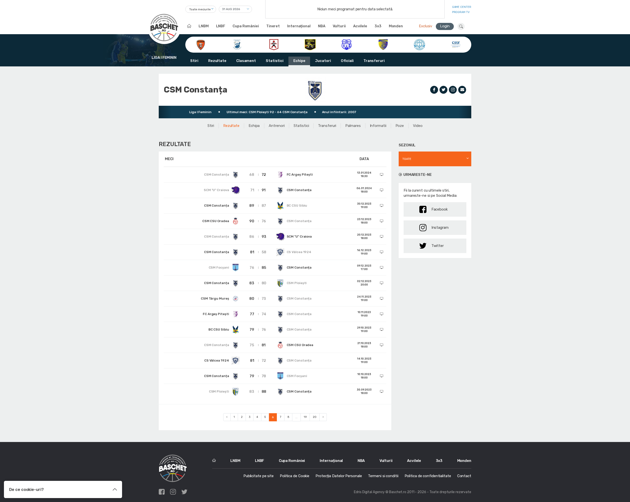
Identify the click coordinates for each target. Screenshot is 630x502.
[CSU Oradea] (419, 44)
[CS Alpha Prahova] (273, 44)
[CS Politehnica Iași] (346, 44)
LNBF (220, 26)
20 (314, 417)
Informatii (378, 125)
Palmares (353, 125)
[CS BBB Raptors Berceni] (310, 44)
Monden (396, 26)
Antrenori (276, 125)
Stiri (194, 61)
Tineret (273, 26)
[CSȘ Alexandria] (383, 44)
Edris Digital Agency (369, 492)
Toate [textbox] (406, 159)
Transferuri (374, 61)
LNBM (204, 26)
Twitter (437, 245)
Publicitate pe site (258, 476)
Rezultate (217, 61)
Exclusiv (425, 26)
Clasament (246, 61)
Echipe (299, 61)
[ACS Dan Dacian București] (200, 44)
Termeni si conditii (383, 476)
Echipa (254, 125)
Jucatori (323, 61)
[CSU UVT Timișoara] (455, 44)
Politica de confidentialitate (428, 476)
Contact (464, 476)
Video (418, 125)
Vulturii (339, 26)
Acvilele (360, 26)
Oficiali (347, 61)
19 (305, 417)
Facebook (439, 209)
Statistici (275, 61)
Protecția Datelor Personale (338, 476)
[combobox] (200, 9)
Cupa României (246, 26)
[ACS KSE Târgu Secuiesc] (237, 44)
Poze (399, 125)
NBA (321, 26)
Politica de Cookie (294, 476)
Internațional (299, 26)
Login (445, 26)
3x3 (378, 26)
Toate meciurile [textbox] (200, 9)
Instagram (440, 227)
